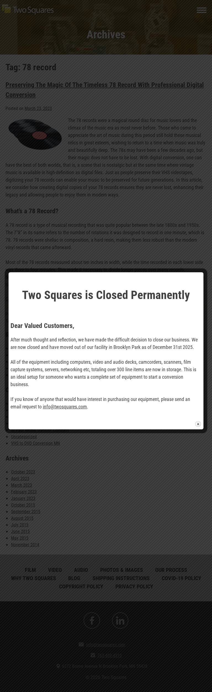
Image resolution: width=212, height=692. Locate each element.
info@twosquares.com (65, 406)
